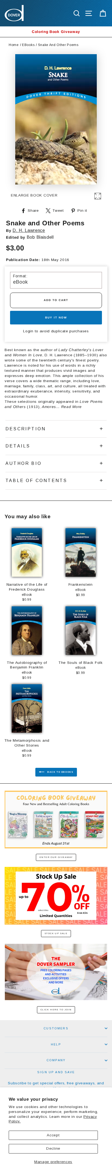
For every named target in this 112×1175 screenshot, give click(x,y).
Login (28, 331)
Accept (53, 1135)
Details (17, 446)
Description (25, 429)
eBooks (28, 45)
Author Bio (23, 463)
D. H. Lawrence (29, 230)
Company (56, 1060)
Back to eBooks (59, 772)
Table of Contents (36, 480)
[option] (56, 31)
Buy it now (56, 317)
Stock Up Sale (56, 933)
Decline (53, 1148)
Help (56, 1044)
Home (14, 45)
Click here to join (56, 1009)
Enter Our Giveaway (56, 857)
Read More (71, 407)
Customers (56, 1028)
